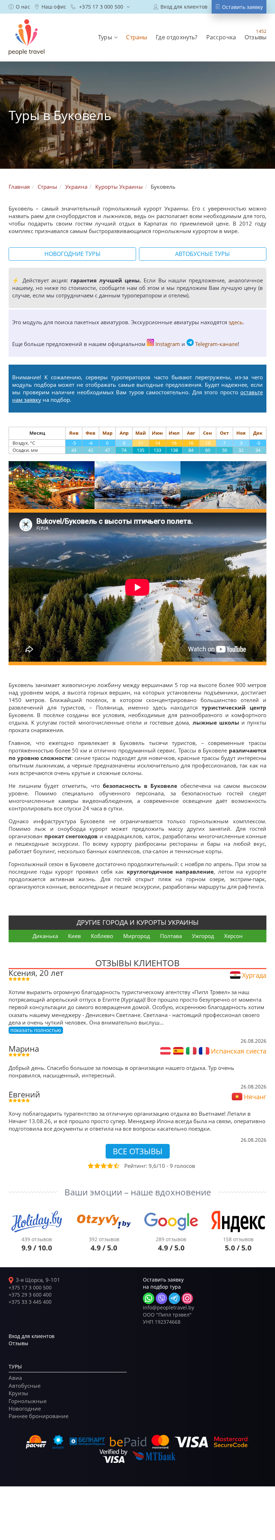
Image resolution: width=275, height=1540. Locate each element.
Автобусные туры (202, 254)
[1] (90, 1165)
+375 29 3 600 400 (30, 1294)
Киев (74, 935)
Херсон (233, 935)
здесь (235, 322)
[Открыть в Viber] (161, 1298)
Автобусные (24, 1385)
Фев (90, 433)
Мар (107, 433)
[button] (107, 37)
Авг (191, 433)
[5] (116, 1165)
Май (140, 433)
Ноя (241, 433)
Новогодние (25, 1408)
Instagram (167, 343)
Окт (224, 433)
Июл (174, 433)
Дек (257, 433)
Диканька (45, 935)
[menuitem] (19, 6)
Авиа (15, 1377)
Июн (157, 433)
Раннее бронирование (38, 1416)
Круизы (18, 1393)
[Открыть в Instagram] (187, 1298)
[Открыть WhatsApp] (148, 1298)
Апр (124, 433)
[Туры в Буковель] (52, 485)
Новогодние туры (72, 254)
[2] (96, 1165)
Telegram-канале (216, 343)
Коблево (102, 935)
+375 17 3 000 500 (30, 1287)
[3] (103, 1165)
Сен (207, 433)
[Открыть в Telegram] (174, 1298)
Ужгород (203, 935)
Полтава (171, 935)
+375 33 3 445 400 (30, 1301)
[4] (109, 1165)
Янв (73, 433)
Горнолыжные (28, 1401)
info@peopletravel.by (168, 1307)
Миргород (136, 935)
